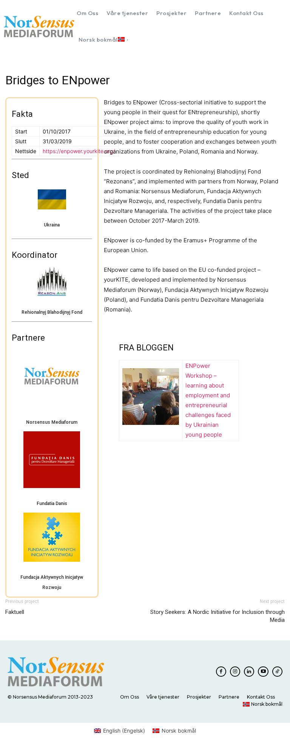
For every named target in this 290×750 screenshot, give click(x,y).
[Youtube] (263, 671)
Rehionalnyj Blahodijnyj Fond (52, 312)
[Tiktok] (277, 671)
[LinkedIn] (249, 671)
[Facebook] (221, 671)
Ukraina (52, 225)
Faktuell (14, 612)
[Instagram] (235, 671)
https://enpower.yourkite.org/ (79, 151)
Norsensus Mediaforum (51, 422)
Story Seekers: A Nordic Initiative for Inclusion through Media (217, 616)
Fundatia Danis (52, 503)
